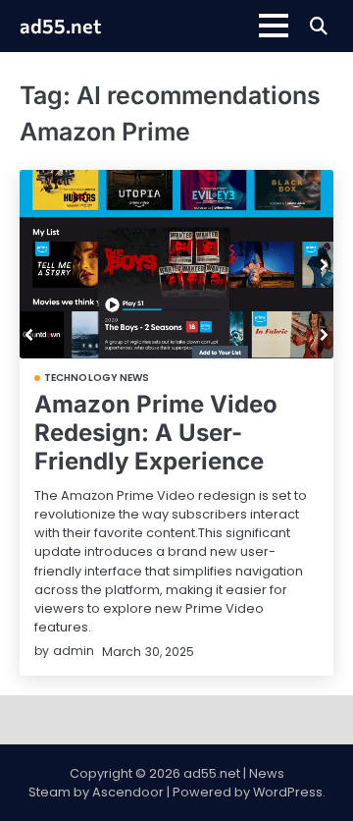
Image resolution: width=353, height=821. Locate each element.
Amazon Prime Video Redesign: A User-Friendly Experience (155, 432)
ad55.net (60, 25)
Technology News (97, 378)
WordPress (288, 792)
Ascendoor (128, 792)
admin (73, 650)
